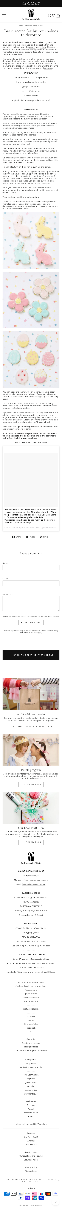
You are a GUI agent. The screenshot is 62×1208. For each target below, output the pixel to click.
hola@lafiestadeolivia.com (33, 884)
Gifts (31, 1032)
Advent (31, 1109)
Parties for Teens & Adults (31, 1067)
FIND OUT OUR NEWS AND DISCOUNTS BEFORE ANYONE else (30, 1180)
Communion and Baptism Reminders (31, 1051)
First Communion (31, 1075)
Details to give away (31, 1043)
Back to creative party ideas (33, 655)
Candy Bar (31, 1039)
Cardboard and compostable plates (30, 986)
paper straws (31, 994)
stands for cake (31, 1001)
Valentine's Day (31, 1113)
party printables (31, 1047)
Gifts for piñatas (31, 1024)
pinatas (31, 1020)
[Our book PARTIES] (31, 808)
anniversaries (31, 1090)
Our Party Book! (31, 1137)
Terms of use (31, 1171)
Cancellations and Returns (31, 1156)
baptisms (31, 1079)
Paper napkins (31, 990)
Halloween (31, 1101)
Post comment (31, 622)
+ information (31, 784)
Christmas (31, 1105)
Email (6, 579)
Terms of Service (30, 633)
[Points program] (31, 750)
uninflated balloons (31, 1009)
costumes (31, 1017)
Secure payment (31, 1160)
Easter (8, 42)
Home (20, 26)
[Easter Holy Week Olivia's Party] (31, 240)
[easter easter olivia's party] (31, 300)
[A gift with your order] (31, 694)
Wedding (31, 1086)
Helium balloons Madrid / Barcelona (31, 1124)
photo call (31, 1028)
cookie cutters (9, 181)
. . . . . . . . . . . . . (31, 1005)
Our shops (31, 1141)
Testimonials (31, 1145)
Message (8, 594)
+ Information (31, 842)
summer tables (30, 1094)
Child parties (30, 1060)
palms (32, 47)
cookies (39, 42)
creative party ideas (34, 26)
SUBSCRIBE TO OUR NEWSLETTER (31, 726)
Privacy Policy (52, 631)
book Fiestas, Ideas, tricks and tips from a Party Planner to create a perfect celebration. (30, 407)
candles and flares (31, 998)
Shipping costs (31, 1152)
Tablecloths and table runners (31, 983)
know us (31, 1133)
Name (6, 563)
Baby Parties (31, 1064)
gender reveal (31, 1082)
